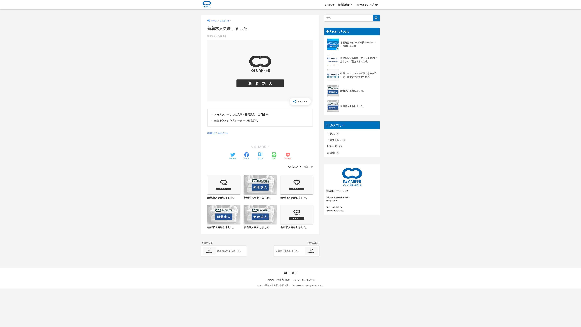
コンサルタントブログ (367, 4)
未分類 (332, 152)
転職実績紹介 (345, 4)
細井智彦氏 (337, 140)
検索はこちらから (217, 133)
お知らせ (329, 4)
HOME (292, 273)
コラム (332, 133)
